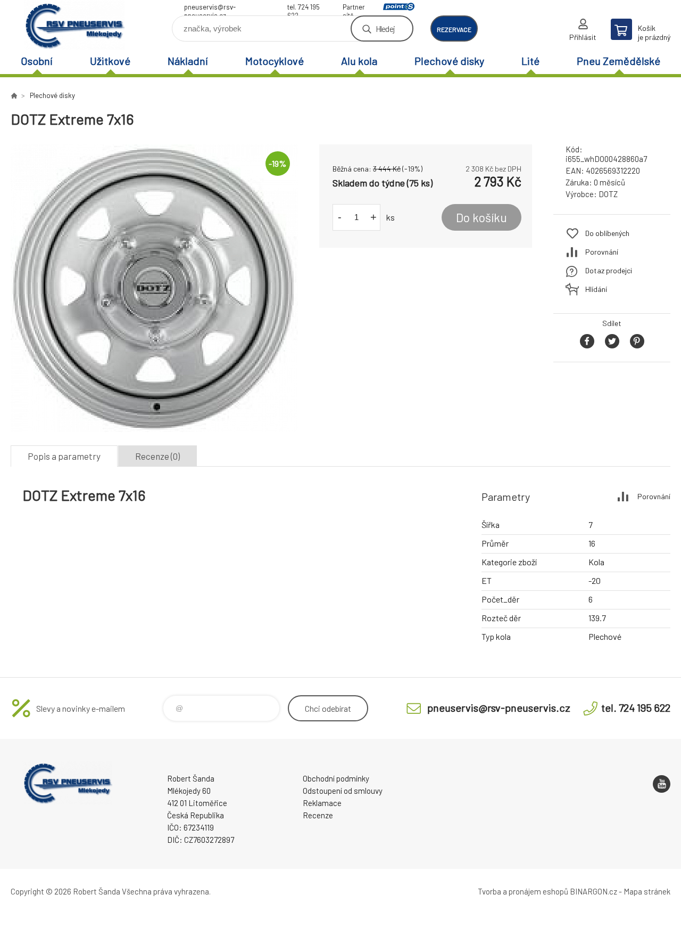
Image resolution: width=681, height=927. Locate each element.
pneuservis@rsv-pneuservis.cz (210, 8)
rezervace (454, 29)
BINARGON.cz (593, 891)
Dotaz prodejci (608, 270)
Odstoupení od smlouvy (343, 790)
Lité (530, 60)
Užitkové (110, 60)
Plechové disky (449, 60)
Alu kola (359, 60)
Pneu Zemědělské (618, 60)
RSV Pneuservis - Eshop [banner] (74, 25)
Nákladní (188, 60)
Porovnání (601, 251)
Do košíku (481, 217)
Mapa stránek (647, 891)
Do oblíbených (607, 233)
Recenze (318, 815)
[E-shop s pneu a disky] (14, 95)
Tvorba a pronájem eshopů (523, 891)
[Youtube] (661, 784)
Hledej (385, 28)
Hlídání (596, 289)
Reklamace (322, 803)
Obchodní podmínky (336, 778)
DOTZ (608, 194)
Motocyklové (274, 60)
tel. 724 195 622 (303, 8)
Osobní (37, 60)
